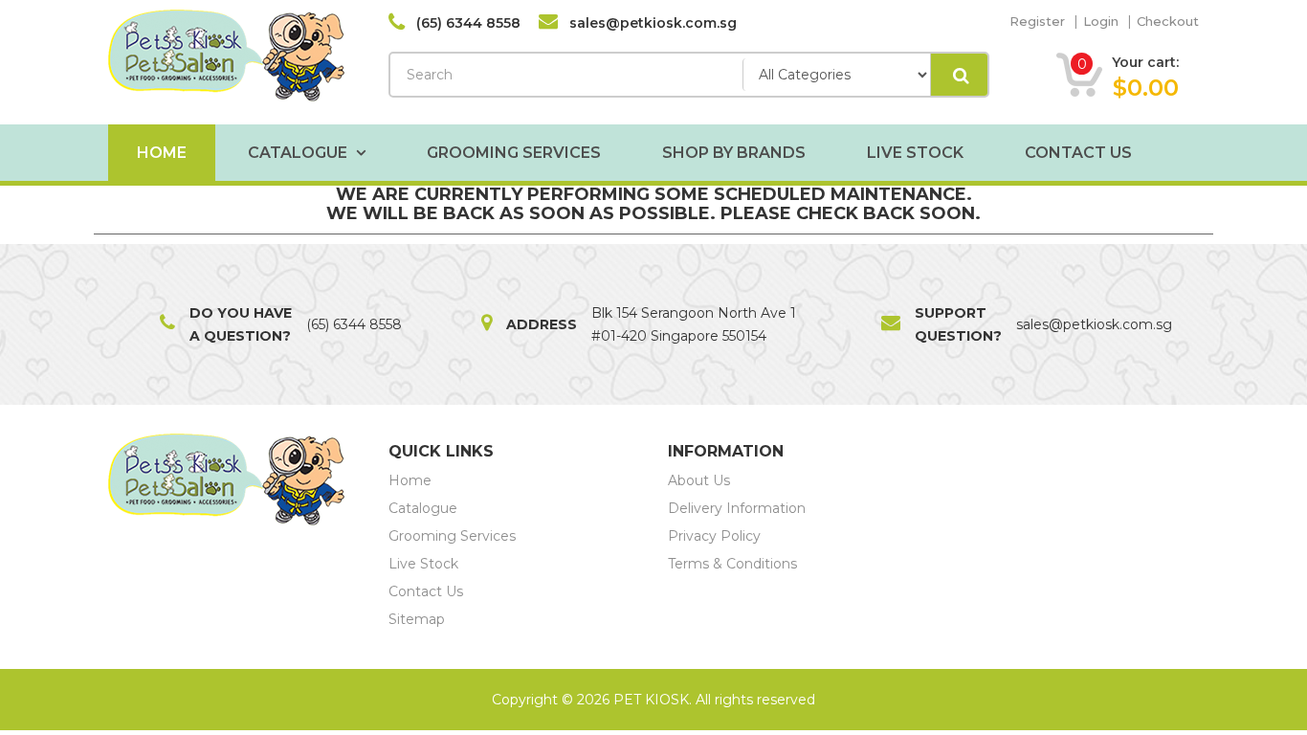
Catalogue (299, 153)
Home (162, 153)
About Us (699, 480)
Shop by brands (734, 153)
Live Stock (915, 153)
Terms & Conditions (732, 563)
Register (1037, 21)
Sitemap (416, 619)
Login (1101, 21)
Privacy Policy (714, 536)
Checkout (1168, 21)
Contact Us (1078, 153)
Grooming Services (514, 153)
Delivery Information (737, 508)
